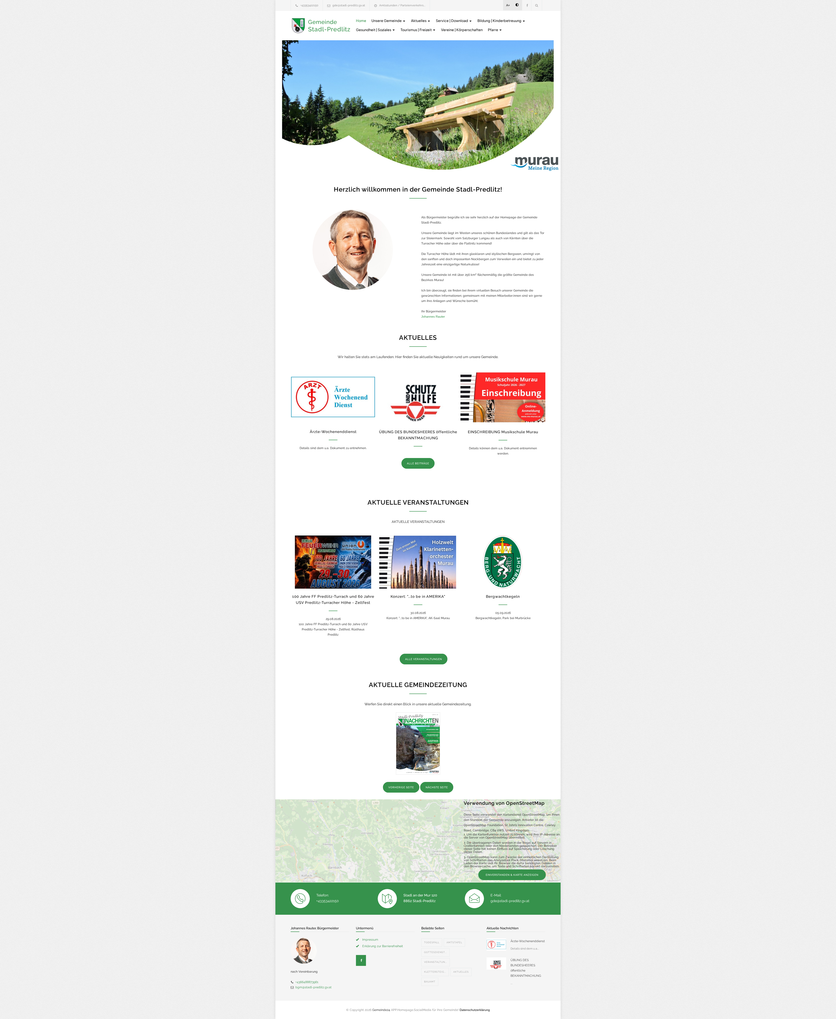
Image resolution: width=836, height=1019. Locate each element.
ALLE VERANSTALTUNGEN (423, 659)
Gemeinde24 (381, 1010)
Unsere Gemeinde (386, 20)
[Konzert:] (418, 562)
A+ (508, 5)
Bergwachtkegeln (503, 596)
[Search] (536, 5)
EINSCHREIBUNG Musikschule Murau (503, 432)
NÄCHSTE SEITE (437, 787)
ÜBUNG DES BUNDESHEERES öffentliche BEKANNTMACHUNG (526, 967)
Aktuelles (419, 20)
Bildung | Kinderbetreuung (499, 20)
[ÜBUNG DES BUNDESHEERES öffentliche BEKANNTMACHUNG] (418, 397)
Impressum (370, 939)
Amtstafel (454, 942)
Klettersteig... (435, 971)
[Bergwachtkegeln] (502, 562)
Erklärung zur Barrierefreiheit (382, 946)
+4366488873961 (306, 982)
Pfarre (493, 29)
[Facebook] (526, 5)
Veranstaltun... (435, 962)
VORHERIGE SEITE (401, 787)
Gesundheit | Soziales (374, 29)
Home (361, 20)
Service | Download (452, 20)
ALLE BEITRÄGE (418, 463)
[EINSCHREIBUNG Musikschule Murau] (502, 397)
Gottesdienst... (435, 952)
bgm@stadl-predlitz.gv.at (313, 987)
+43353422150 (309, 5)
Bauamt (429, 981)
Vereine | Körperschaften (462, 29)
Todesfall (431, 942)
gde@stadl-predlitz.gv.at (348, 5)
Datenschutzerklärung (475, 1010)
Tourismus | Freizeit (416, 29)
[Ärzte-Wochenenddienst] (333, 397)
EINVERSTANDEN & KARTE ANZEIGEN (512, 874)
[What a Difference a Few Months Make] (496, 944)
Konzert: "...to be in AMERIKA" (418, 596)
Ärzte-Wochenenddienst (333, 431)
